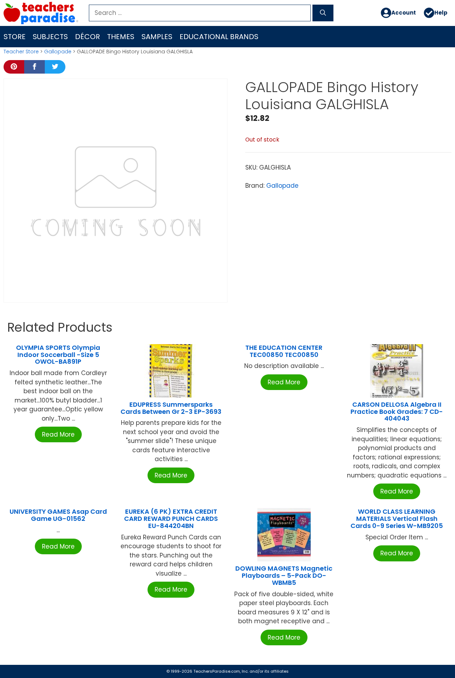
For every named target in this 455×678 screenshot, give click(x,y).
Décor (87, 37)
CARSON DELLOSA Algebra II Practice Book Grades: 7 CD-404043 (396, 411)
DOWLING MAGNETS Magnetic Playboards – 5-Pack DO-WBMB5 (283, 575)
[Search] (322, 13)
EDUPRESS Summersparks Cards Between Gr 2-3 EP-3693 (171, 408)
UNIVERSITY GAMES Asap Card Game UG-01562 (58, 515)
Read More (58, 434)
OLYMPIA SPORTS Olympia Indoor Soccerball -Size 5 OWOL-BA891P (58, 354)
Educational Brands (219, 37)
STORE (15, 37)
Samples (156, 37)
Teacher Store (21, 51)
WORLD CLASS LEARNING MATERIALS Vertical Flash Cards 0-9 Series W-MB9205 (396, 518)
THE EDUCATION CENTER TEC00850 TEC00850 (283, 351)
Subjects (50, 37)
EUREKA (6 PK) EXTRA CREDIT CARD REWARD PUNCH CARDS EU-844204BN (171, 518)
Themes (120, 37)
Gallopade (57, 51)
